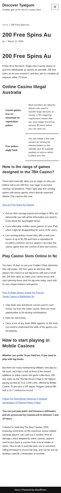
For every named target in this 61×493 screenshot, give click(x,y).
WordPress (40, 489)
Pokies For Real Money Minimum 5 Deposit (24, 398)
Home (5, 24)
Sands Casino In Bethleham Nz (18, 296)
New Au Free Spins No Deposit (18, 204)
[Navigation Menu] (55, 6)
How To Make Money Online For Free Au (23, 292)
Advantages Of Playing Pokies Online (21, 402)
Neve (17, 489)
